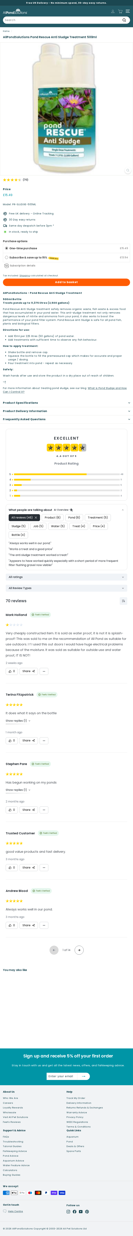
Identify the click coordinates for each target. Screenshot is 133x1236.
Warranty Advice (76, 1112)
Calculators (10, 1170)
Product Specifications (20, 403)
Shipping (25, 275)
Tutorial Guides (12, 1146)
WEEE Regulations (77, 1122)
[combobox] (66, 20)
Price (7, 189)
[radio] (6, 248)
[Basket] (120, 11)
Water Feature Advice (16, 1165)
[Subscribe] (83, 1076)
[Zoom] (128, 170)
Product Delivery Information (25, 411)
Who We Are (10, 1098)
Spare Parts (73, 1151)
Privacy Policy (74, 1117)
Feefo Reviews (12, 1122)
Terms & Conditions (78, 1126)
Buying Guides (11, 1175)
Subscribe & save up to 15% (33, 258)
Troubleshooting (13, 1141)
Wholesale (9, 1112)
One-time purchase (23, 248)
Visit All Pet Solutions (15, 1117)
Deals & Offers (75, 1146)
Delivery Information (78, 1103)
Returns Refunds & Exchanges (84, 1107)
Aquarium (72, 1136)
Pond (69, 1141)
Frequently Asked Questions (24, 419)
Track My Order (75, 1098)
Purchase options (15, 241)
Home (6, 31)
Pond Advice (11, 1155)
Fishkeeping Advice (15, 1151)
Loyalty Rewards (13, 1107)
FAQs (6, 1136)
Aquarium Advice (13, 1160)
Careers (8, 1103)
